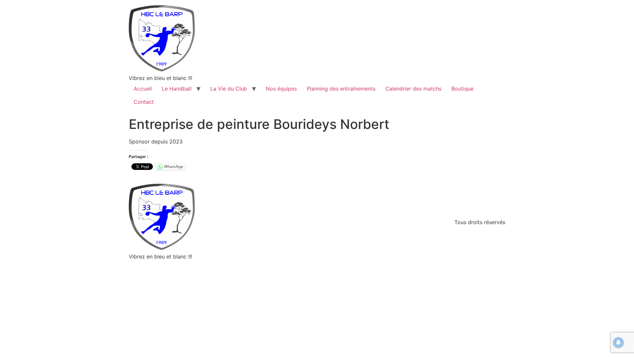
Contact (144, 102)
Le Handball (177, 88)
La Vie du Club (228, 88)
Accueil (143, 88)
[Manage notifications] (618, 342)
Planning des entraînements (341, 88)
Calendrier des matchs (413, 88)
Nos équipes (281, 88)
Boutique (462, 88)
